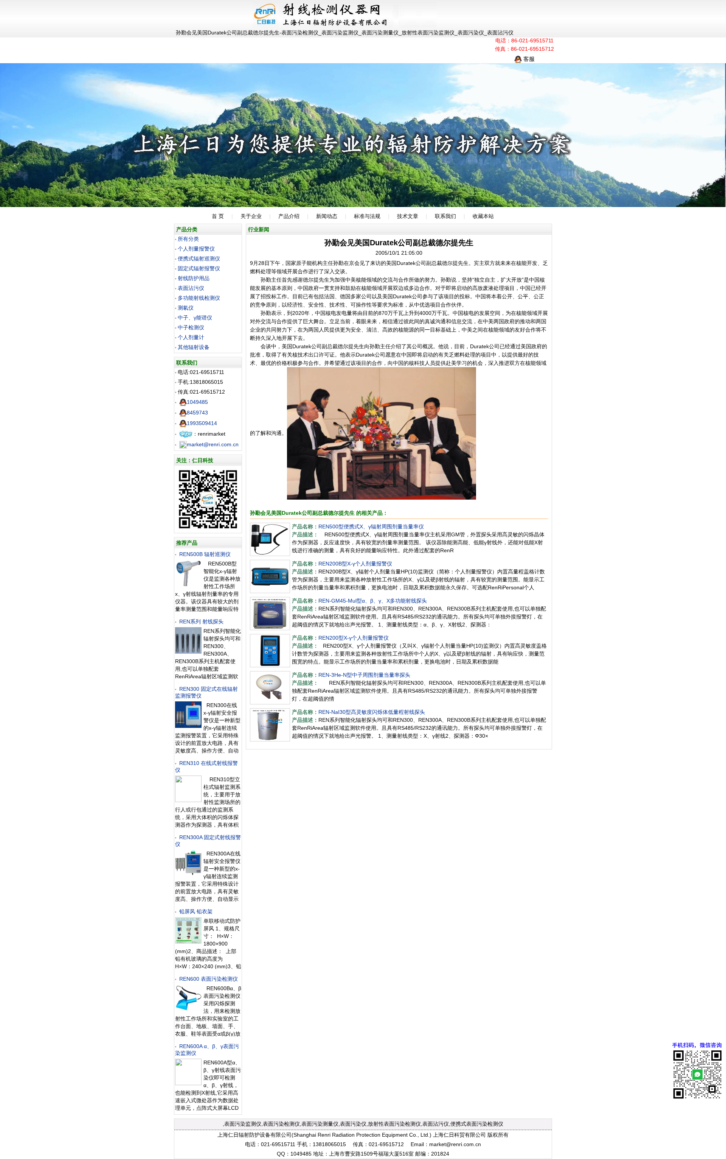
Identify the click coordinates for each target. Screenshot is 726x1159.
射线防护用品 (193, 278)
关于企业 (251, 216)
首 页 (218, 216)
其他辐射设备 (193, 347)
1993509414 (202, 423)
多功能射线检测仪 (199, 298)
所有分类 (188, 239)
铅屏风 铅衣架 (196, 911)
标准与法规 (367, 216)
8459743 (197, 413)
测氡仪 (186, 308)
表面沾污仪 (191, 288)
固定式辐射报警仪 (199, 268)
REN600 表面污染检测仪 (208, 979)
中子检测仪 (191, 327)
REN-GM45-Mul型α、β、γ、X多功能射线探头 (372, 601)
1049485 (197, 402)
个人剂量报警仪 (196, 249)
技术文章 (407, 216)
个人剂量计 (191, 337)
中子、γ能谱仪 (195, 318)
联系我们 (445, 216)
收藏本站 (483, 216)
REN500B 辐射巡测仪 (205, 554)
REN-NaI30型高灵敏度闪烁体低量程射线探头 (371, 712)
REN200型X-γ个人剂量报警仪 (353, 638)
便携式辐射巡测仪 (199, 258)
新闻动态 (326, 216)
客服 (528, 59)
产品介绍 (288, 216)
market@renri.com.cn (213, 444)
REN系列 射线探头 (201, 621)
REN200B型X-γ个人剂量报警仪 (355, 564)
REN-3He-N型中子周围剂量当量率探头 (364, 675)
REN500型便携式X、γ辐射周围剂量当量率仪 (371, 526)
